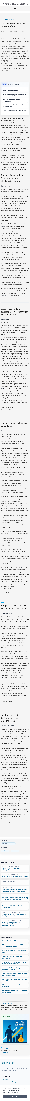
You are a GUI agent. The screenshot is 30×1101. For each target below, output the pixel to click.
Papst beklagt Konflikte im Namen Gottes (15, 876)
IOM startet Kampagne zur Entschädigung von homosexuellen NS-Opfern (15, 898)
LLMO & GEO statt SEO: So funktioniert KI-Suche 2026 (14, 951)
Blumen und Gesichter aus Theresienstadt (15, 883)
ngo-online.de (8, 1063)
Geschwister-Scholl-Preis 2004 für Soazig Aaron (12, 907)
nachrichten (11, 844)
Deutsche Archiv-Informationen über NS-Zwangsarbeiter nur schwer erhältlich (14, 890)
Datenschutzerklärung (9, 1082)
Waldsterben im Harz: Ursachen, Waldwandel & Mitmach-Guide (14, 963)
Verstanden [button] (15, 1096)
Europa (3, 388)
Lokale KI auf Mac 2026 (9, 941)
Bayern (3, 226)
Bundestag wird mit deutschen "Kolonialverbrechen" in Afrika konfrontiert (11, 924)
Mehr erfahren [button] (14, 1092)
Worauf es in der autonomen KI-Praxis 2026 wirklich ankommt (14, 945)
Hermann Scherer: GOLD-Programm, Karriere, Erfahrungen (14, 980)
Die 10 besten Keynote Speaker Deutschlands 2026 (14, 985)
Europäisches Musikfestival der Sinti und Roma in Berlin (15, 105)
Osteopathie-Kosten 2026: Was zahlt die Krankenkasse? (14, 991)
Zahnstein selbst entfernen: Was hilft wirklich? (12, 957)
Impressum (5, 1079)
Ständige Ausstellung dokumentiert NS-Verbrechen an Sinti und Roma (15, 95)
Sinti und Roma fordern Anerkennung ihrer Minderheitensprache (14, 89)
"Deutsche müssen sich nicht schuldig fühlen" (11, 869)
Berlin (21, 118)
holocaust (5, 851)
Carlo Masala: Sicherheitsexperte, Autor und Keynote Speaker (14, 968)
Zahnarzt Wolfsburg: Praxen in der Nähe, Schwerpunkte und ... (14, 974)
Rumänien (4, 296)
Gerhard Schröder (16, 130)
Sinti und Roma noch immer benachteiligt (11, 100)
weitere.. (15, 851)
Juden (22, 567)
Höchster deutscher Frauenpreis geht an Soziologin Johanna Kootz (14, 915)
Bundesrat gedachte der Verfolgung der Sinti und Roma (15, 110)
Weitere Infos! (5, 1052)
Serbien (6, 661)
